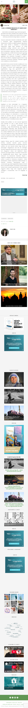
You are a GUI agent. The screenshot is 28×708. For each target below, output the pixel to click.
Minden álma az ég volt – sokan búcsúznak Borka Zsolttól (14, 401)
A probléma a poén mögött (10, 524)
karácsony (10, 218)
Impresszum (14, 702)
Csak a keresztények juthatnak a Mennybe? (14, 306)
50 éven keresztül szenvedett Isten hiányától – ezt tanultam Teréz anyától (13, 384)
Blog (2, 181)
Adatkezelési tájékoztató (7, 704)
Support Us (23, 704)
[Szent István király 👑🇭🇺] (14, 597)
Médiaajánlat (9, 702)
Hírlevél (14, 704)
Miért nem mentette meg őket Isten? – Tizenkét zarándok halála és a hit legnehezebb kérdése (13, 417)
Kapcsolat (20, 702)
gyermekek (4, 218)
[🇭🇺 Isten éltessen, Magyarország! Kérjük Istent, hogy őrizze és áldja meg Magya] (7, 597)
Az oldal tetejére (22, 706)
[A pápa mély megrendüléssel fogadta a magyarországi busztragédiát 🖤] (7, 604)
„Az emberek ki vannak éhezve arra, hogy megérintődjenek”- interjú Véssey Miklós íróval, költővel (14, 284)
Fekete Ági (6, 25)
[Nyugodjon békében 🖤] (14, 604)
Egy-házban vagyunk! (9, 687)
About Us (18, 704)
